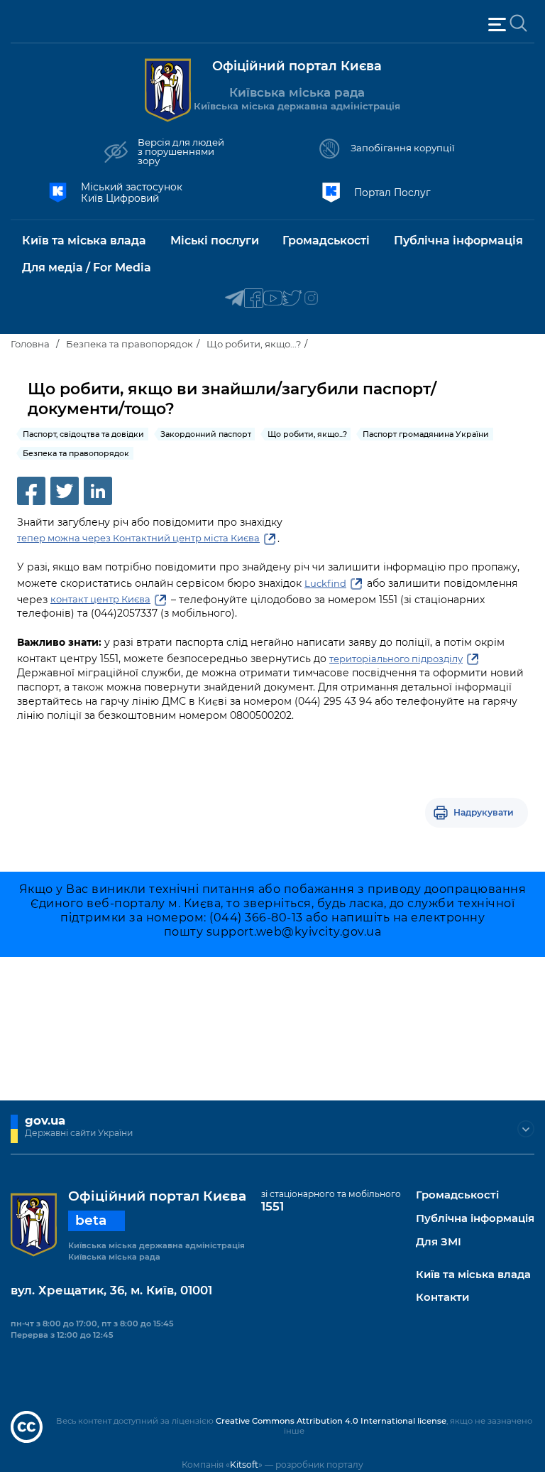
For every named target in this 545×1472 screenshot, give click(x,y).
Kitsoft (244, 1464)
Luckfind (325, 583)
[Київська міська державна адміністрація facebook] (253, 298)
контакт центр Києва (100, 599)
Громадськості (457, 1195)
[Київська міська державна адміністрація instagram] (311, 298)
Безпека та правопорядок (129, 344)
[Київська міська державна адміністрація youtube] (272, 298)
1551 (272, 1206)
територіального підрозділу (396, 658)
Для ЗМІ (438, 1242)
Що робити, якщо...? (254, 344)
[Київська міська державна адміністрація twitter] (292, 298)
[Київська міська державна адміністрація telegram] (234, 298)
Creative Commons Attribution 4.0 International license (331, 1421)
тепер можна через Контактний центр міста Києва (138, 537)
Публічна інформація (475, 1218)
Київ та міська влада (473, 1275)
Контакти (442, 1297)
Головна (30, 344)
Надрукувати (483, 812)
